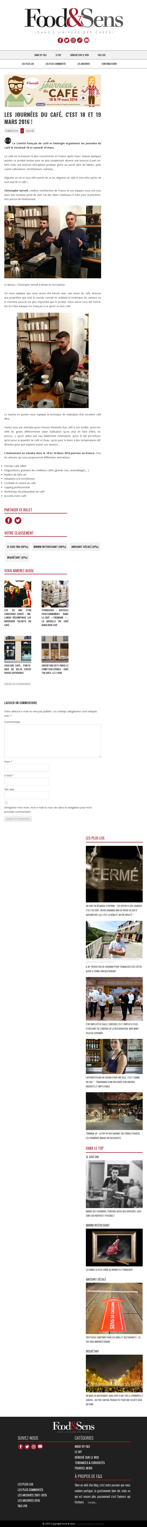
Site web (9, 789)
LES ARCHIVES (84, 64)
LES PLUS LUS (28, 64)
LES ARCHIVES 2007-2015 (32, 1495)
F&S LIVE (102, 55)
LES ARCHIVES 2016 (29, 1500)
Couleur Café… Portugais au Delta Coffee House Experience (17, 669)
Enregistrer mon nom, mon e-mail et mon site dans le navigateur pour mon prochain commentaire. (48, 809)
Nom (8, 761)
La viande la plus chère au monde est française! (109, 1269)
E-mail (9, 775)
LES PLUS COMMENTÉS (56, 64)
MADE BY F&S (41, 55)
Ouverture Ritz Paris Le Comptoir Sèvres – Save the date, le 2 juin (55, 669)
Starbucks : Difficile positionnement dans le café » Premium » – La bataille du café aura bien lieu (55, 617)
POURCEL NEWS (83, 1468)
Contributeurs (109, 64)
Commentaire (12, 722)
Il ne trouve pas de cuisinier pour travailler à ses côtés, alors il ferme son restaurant (114, 969)
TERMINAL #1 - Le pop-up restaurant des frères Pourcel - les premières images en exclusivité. (113, 1136)
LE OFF (58, 55)
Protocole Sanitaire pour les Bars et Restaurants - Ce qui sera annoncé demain (113, 1339)
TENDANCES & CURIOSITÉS (90, 1462)
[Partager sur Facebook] (8, 523)
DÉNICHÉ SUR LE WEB (79, 55)
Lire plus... (92, 1502)
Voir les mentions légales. (91, 1523)
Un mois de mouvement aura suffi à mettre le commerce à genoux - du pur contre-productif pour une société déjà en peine (114, 1400)
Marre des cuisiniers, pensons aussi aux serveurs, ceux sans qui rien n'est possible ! (113, 1213)
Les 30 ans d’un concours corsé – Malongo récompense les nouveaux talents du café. (17, 617)
